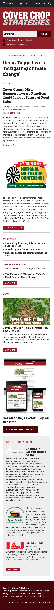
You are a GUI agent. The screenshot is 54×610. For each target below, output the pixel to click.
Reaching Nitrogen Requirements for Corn (26, 254)
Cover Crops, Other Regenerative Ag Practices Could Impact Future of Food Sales (26, 95)
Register (40, 3)
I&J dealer (28, 560)
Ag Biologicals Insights (16, 45)
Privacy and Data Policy (40, 602)
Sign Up (43, 34)
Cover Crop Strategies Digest (19, 40)
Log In (30, 3)
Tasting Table (14, 113)
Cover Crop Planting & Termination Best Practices (25, 244)
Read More (7, 145)
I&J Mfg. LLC (34, 543)
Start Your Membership (20, 429)
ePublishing (41, 596)
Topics (9, 3)
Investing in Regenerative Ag (14, 110)
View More (10, 283)
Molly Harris (9, 106)
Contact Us (14, 602)
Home (5, 55)
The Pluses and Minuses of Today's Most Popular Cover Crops (25, 275)
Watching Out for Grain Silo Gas (23, 249)
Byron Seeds (34, 508)
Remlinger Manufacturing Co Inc (36, 451)
